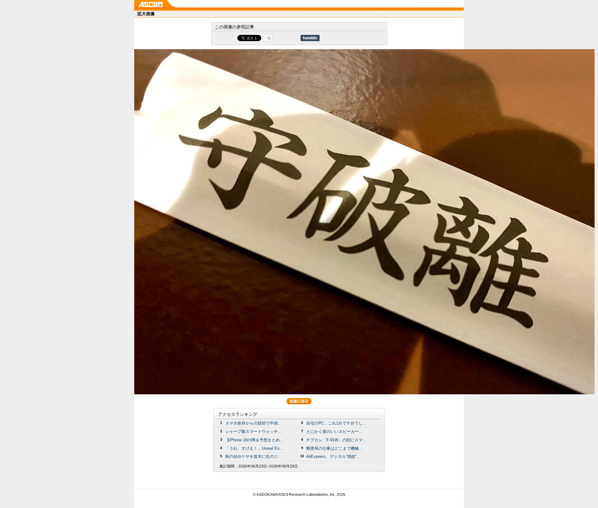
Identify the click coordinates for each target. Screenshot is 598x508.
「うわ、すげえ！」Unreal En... (254, 448)
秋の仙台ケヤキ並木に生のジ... (253, 456)
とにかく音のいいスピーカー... (334, 431)
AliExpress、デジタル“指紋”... (333, 456)
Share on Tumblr (310, 38)
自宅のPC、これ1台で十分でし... (336, 423)
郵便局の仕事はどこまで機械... (334, 448)
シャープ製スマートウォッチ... (253, 431)
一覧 (267, 38)
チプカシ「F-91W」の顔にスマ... (336, 440)
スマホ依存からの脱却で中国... (253, 423)
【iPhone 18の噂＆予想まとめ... (254, 440)
